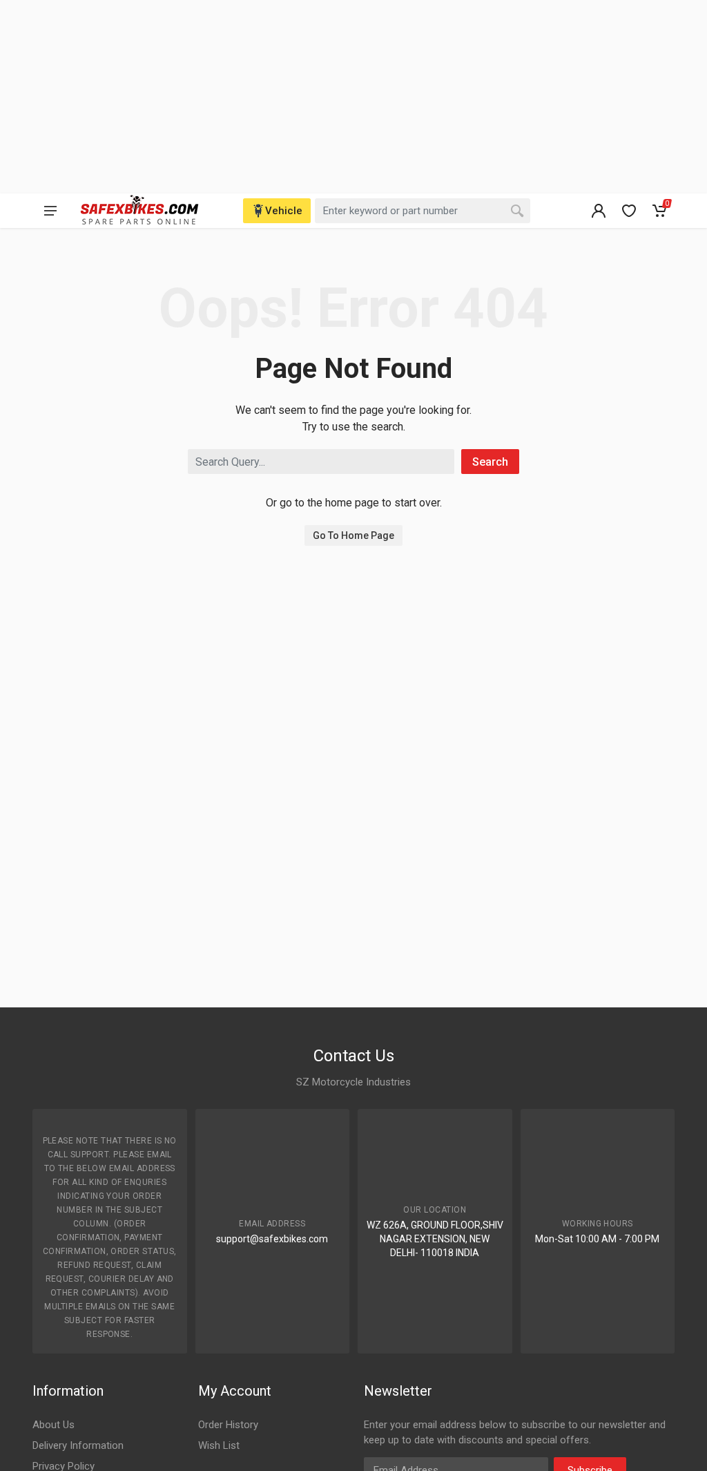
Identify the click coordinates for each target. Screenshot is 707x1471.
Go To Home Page (353, 535)
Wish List (219, 1445)
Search (490, 461)
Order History (228, 1424)
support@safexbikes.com (272, 1238)
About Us (53, 1424)
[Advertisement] (353, 96)
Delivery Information (78, 1445)
